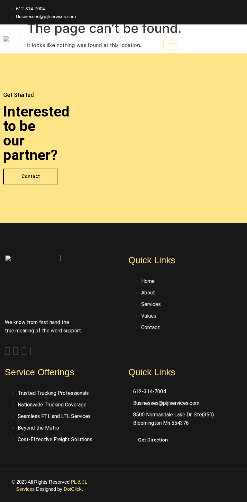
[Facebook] (7, 351)
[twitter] (15, 351)
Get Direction (153, 440)
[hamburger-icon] (170, 45)
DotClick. (73, 489)
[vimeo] (24, 351)
